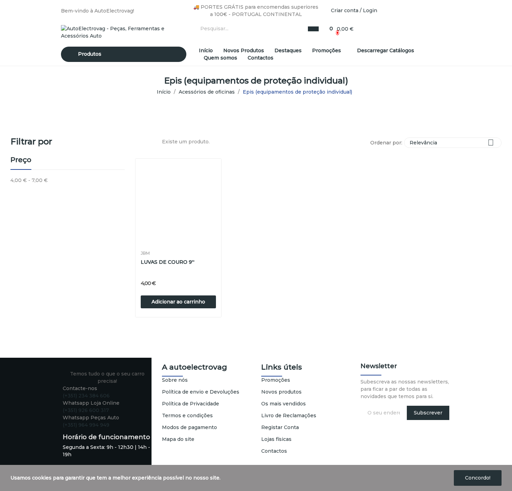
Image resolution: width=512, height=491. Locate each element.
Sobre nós (175, 380)
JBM (145, 253)
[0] (327, 28)
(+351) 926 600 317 (86, 410)
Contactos (274, 451)
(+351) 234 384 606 (86, 396)
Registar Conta (280, 427)
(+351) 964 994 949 (86, 425)
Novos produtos (281, 392)
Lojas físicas (276, 439)
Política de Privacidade (190, 404)
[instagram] (72, 431)
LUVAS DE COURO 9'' (167, 262)
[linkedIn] (79, 431)
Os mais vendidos (283, 404)
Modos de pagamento (189, 427)
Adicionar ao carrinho (178, 302)
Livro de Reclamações (288, 415)
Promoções (275, 380)
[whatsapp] (86, 431)
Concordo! (477, 478)
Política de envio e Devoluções (200, 392)
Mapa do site (178, 439)
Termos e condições (187, 415)
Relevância (452, 142)
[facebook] (65, 431)
